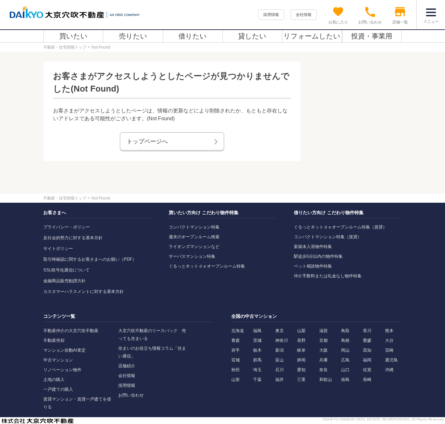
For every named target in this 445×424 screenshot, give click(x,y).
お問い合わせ (131, 395)
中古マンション (58, 360)
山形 (235, 379)
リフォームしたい (311, 36)
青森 (235, 340)
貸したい (252, 36)
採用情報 (271, 14)
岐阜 (301, 350)
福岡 (367, 360)
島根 (345, 340)
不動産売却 (54, 340)
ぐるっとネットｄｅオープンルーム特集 (207, 266)
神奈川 (281, 340)
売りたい (133, 36)
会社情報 (303, 14)
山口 (345, 369)
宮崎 (389, 350)
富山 (279, 360)
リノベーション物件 (62, 369)
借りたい (193, 36)
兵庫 (323, 360)
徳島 (345, 379)
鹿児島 (391, 360)
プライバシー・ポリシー (66, 227)
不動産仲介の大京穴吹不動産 (70, 330)
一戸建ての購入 (58, 389)
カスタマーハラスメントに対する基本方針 (83, 291)
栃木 (257, 350)
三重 (301, 379)
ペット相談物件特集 (313, 266)
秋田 (235, 369)
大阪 (323, 350)
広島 (345, 360)
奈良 (323, 369)
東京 (279, 330)
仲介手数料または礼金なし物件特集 (328, 275)
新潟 (279, 350)
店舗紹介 (126, 365)
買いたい (73, 36)
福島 (257, 330)
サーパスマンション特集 (192, 256)
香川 (367, 330)
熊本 (389, 330)
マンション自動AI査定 (64, 350)
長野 (301, 340)
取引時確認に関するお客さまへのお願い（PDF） (89, 259)
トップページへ (147, 141)
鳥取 (345, 330)
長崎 (367, 379)
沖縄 (389, 369)
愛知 (301, 369)
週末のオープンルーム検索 (194, 236)
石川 (279, 369)
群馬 (257, 360)
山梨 (301, 330)
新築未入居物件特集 (313, 246)
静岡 (301, 360)
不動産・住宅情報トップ (64, 47)
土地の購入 (54, 379)
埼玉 (257, 369)
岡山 (345, 350)
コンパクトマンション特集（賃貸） (328, 236)
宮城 (235, 360)
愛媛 (367, 340)
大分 (389, 340)
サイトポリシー (58, 248)
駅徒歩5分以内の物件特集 (318, 256)
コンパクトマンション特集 (194, 227)
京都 (323, 340)
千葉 (257, 379)
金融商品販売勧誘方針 (64, 280)
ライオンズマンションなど (194, 246)
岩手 (235, 350)
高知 (367, 350)
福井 (279, 379)
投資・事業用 (371, 36)
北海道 (237, 330)
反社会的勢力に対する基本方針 (73, 237)
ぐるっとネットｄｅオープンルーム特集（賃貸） (340, 227)
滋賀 (323, 330)
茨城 (257, 340)
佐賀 (367, 369)
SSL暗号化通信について (66, 270)
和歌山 (325, 379)
